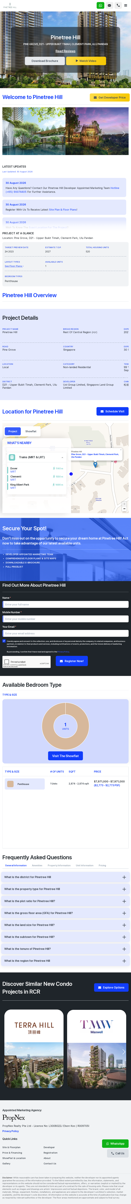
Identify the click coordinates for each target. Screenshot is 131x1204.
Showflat (30, 431)
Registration (51, 1153)
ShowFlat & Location (14, 1158)
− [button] (124, 509)
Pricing (102, 865)
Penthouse (23, 784)
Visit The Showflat (65, 756)
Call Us (119, 1153)
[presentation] (7, 133)
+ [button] (124, 504)
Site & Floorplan (11, 1147)
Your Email (9, 626)
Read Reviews (65, 51)
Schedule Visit (114, 411)
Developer (49, 1147)
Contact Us (50, 1163)
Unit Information (84, 865)
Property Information (59, 865)
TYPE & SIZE (9, 694)
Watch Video (87, 61)
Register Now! (74, 661)
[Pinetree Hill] (95, 465)
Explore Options (113, 987)
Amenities (37, 865)
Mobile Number (12, 612)
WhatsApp (117, 1143)
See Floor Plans (14, 266)
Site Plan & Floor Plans (63, 209)
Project (12, 431)
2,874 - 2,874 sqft (79, 783)
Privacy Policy (63, 651)
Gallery (6, 1163)
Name (6, 597)
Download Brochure (45, 61)
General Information (16, 865)
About (47, 1158)
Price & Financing (12, 1153)
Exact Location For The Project (48, 227)
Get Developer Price (112, 97)
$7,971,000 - (109, 783)
